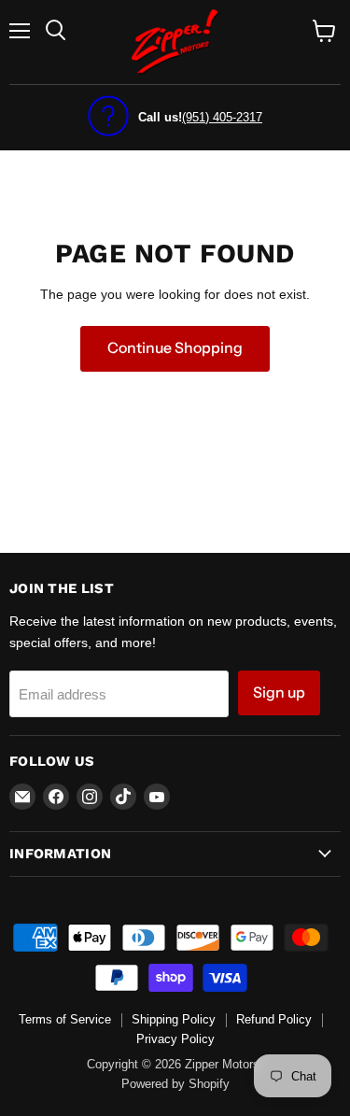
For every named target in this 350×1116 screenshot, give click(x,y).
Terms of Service (65, 1019)
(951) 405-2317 (222, 117)
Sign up (279, 692)
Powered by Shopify (175, 1084)
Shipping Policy (174, 1019)
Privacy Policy (175, 1039)
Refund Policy (274, 1019)
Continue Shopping (175, 348)
